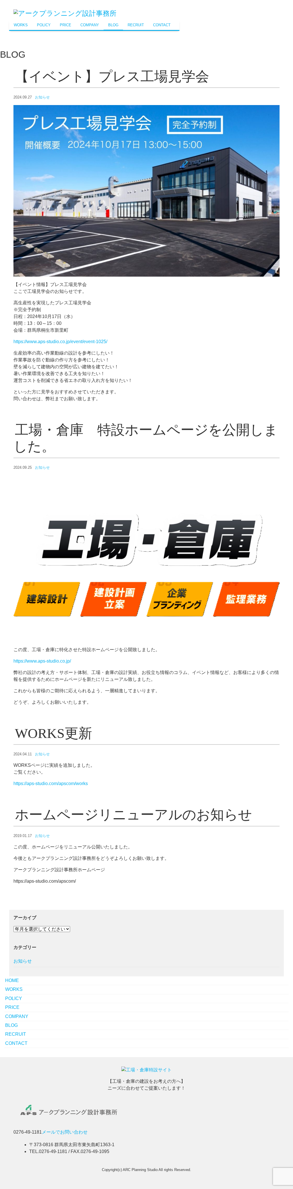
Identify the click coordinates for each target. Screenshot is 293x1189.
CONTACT (162, 25)
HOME (12, 980)
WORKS (21, 25)
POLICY (44, 25)
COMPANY (89, 25)
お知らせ (42, 97)
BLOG (113, 25)
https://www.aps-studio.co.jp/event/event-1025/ (60, 341)
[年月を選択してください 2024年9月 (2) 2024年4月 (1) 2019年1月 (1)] (41, 929)
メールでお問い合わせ (65, 1132)
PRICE (65, 25)
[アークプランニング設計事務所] (64, 13)
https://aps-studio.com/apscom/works (50, 783)
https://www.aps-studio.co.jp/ (42, 661)
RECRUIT (136, 25)
